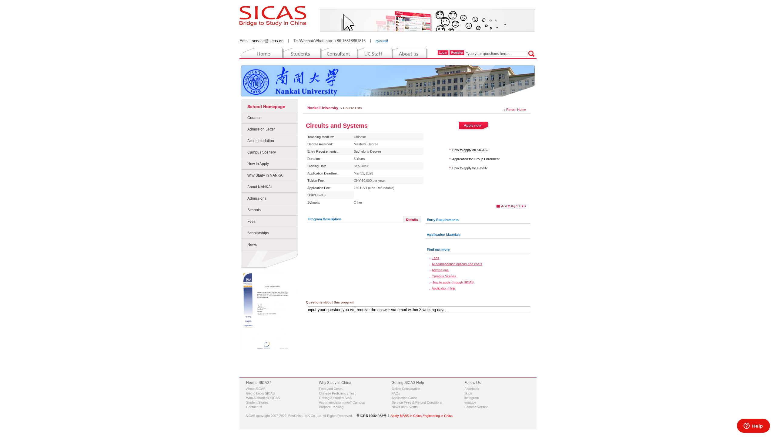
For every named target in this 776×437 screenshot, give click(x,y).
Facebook (471, 389)
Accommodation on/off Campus (342, 402)
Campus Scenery (261, 152)
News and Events (405, 407)
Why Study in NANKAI (265, 175)
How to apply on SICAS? (470, 150)
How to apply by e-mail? (469, 168)
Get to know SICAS (260, 393)
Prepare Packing (331, 407)
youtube (470, 402)
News (252, 244)
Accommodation (260, 141)
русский (382, 41)
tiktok (468, 393)
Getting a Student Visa (335, 398)
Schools (254, 210)
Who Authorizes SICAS (263, 398)
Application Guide (404, 398)
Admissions (256, 198)
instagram (471, 398)
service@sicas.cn (267, 41)
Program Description (324, 219)
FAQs (396, 393)
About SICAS (255, 389)
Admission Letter (261, 129)
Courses (254, 118)
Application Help (443, 288)
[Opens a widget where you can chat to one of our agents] (753, 426)
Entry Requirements (443, 220)
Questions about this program (330, 302)
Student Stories (257, 402)
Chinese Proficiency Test (337, 393)
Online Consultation (406, 389)
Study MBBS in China (406, 416)
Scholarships (258, 233)
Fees (251, 221)
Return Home (516, 109)
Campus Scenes (444, 276)
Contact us (254, 407)
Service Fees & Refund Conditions (417, 402)
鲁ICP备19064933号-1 (373, 416)
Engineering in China (438, 416)
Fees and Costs (331, 389)
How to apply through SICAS (452, 282)
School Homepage (266, 106)
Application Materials (443, 234)
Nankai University (323, 108)
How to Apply (258, 164)
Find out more (438, 249)
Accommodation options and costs (457, 264)
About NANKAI (259, 187)
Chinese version (476, 407)
